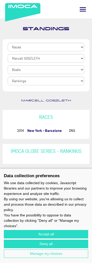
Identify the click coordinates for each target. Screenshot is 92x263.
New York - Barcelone (44, 131)
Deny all (46, 244)
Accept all (46, 234)
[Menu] (83, 9)
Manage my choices (46, 253)
